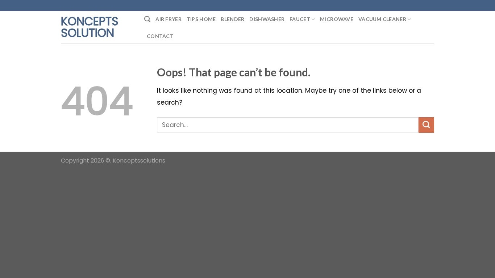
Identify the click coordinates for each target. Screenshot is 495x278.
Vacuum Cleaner (382, 19)
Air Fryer (168, 19)
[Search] (147, 19)
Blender (232, 19)
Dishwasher (266, 19)
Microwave (336, 19)
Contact (160, 36)
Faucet (300, 19)
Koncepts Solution (89, 27)
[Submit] (426, 125)
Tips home (201, 19)
